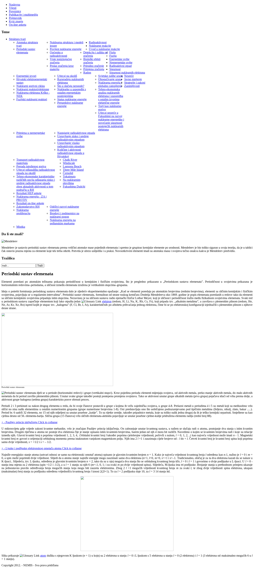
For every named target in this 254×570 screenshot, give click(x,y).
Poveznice (15, 11)
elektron (107, 301)
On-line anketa (17, 24)
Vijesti (12, 7)
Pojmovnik (15, 18)
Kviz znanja (16, 21)
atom (43, 555)
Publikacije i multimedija (23, 14)
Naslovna (14, 4)
